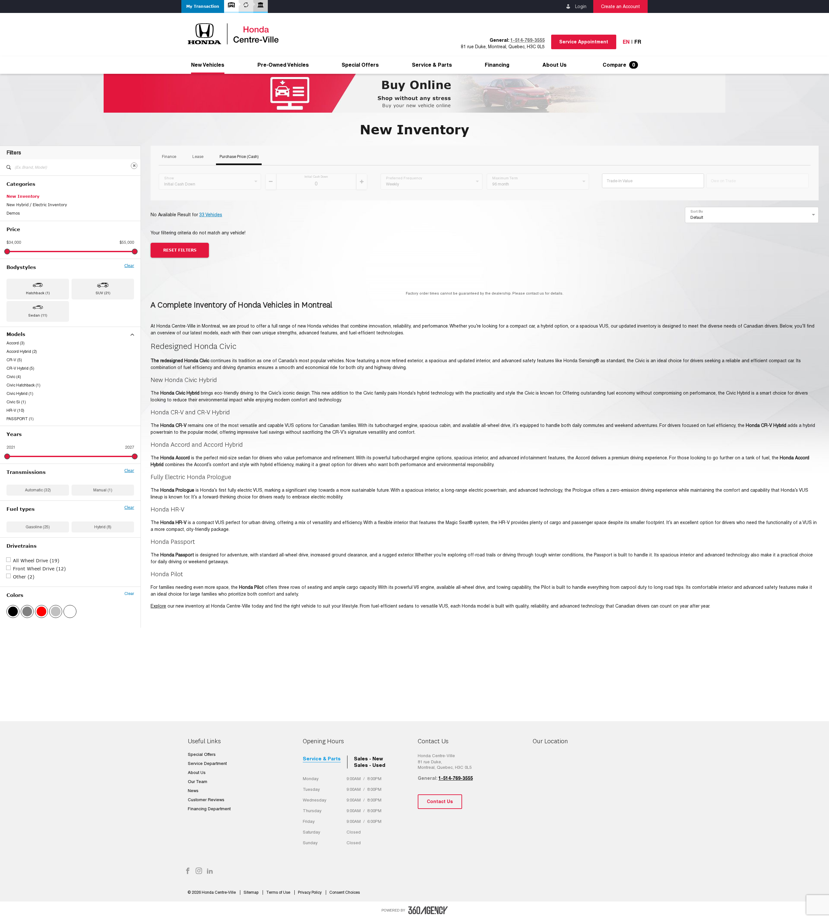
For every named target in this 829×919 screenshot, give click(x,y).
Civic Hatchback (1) (23, 385)
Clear (129, 266)
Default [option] (696, 217)
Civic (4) (13, 377)
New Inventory (23, 196)
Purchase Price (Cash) (239, 157)
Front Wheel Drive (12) (39, 568)
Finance (169, 157)
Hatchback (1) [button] (38, 293)
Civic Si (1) (16, 402)
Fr (637, 42)
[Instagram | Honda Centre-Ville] (199, 871)
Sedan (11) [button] (37, 315)
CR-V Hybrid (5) (20, 368)
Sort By (696, 211)
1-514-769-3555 (527, 40)
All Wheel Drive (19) (36, 560)
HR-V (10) (15, 410)
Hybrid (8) (102, 527)
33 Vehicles (210, 214)
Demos (13, 213)
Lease (197, 157)
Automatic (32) (38, 490)
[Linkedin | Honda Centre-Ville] (210, 871)
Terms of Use (278, 892)
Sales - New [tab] (368, 758)
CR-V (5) (14, 360)
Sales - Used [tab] (369, 765)
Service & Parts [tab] (322, 758)
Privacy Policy (310, 892)
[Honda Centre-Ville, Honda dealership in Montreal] (236, 33)
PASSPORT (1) (20, 419)
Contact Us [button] (440, 801)
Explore (158, 606)
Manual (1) (102, 490)
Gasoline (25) (38, 527)
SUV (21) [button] (103, 293)
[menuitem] (207, 65)
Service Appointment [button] (583, 41)
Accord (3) (15, 343)
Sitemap (251, 892)
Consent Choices (344, 892)
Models (15, 334)
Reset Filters (180, 250)
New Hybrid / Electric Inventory (36, 204)
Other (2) (23, 576)
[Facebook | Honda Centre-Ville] (188, 871)
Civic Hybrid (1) (19, 394)
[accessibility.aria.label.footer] (428, 910)
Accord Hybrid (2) (21, 351)
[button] (202, 6)
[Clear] (134, 166)
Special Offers (360, 65)
